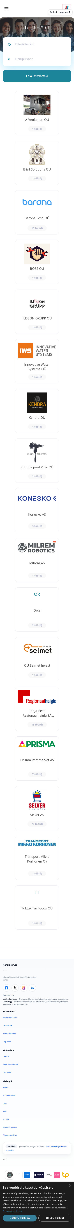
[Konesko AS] (37, 510)
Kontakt (6, 1119)
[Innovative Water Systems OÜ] (37, 361)
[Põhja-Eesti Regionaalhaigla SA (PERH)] (37, 709)
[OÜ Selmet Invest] (37, 659)
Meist (5, 1111)
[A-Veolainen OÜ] (37, 113)
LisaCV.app (7, 1002)
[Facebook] (6, 988)
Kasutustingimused (10, 1127)
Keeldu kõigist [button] (54, 1217)
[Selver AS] (37, 808)
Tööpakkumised (9, 1095)
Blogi (5, 1103)
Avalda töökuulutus (10, 1018)
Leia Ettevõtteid (37, 76)
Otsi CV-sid (7, 1026)
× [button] (70, 1185)
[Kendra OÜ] (37, 411)
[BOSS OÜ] (37, 262)
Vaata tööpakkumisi (10, 1064)
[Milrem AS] (37, 560)
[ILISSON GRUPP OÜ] (37, 312)
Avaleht (5, 1087)
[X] (15, 988)
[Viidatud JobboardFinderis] (9, 1175)
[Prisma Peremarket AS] (37, 758)
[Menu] (6, 8)
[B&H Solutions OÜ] (37, 163)
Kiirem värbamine (9, 1034)
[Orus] (37, 609)
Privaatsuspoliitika (10, 1135)
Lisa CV (6, 1056)
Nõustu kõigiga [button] (20, 1217)
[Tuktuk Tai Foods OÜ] (37, 907)
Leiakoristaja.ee (10, 999)
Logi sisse (7, 1042)
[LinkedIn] (32, 988)
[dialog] (37, 1205)
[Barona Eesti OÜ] (37, 212)
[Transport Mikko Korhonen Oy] (37, 858)
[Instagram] (23, 988)
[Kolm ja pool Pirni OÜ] (37, 461)
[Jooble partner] (27, 1175)
